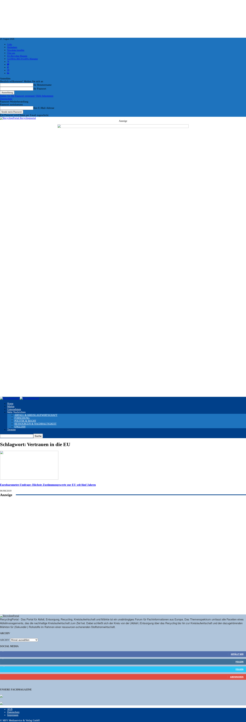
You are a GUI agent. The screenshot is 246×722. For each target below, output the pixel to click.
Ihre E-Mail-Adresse (43, 108)
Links (9, 44)
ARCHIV (5, 640)
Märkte (10, 406)
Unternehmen (14, 409)
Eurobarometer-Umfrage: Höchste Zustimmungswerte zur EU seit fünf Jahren (48, 484)
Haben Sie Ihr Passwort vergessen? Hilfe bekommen (26, 96)
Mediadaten (12, 47)
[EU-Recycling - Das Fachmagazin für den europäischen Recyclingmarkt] (1, 696)
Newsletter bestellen (15, 50)
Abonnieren (236, 676)
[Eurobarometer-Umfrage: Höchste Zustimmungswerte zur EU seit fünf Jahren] (29, 478)
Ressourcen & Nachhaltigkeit (35, 423)
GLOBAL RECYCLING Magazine (22, 59)
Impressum (12, 715)
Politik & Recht (25, 421)
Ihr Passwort (39, 88)
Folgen (239, 661)
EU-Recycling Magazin (17, 56)
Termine (11, 429)
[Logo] (10, 398)
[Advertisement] (123, 559)
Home (10, 403)
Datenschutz (6, 98)
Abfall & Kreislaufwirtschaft (35, 415)
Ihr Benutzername (42, 85)
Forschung (22, 418)
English (19, 426)
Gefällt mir (237, 654)
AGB (9, 709)
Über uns (11, 53)
